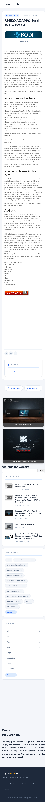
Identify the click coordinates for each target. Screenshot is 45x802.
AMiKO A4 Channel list (16, 581)
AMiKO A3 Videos (14, 575)
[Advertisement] (22, 323)
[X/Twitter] (11, 353)
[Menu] (30, 4)
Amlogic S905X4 (14, 591)
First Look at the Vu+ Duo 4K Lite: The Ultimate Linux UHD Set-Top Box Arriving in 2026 (28, 513)
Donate (6, 789)
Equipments (14, 784)
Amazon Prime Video (24, 560)
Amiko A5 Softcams (15, 586)
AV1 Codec (12, 606)
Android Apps (12, 15)
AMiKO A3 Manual (14, 570)
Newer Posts (15, 388)
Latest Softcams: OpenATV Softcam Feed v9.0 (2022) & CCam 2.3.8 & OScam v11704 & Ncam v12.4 (27, 498)
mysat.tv (11, 4)
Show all (10, 612)
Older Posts (32, 388)
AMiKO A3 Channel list (16, 565)
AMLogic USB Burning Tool (17, 596)
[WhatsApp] (15, 353)
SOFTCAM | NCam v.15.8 (24, 524)
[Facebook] (6, 353)
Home (5, 784)
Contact (36, 784)
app (28, 601)
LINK (33, 199)
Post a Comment (15, 372)
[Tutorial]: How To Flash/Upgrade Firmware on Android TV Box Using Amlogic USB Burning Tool (28, 536)
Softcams (26, 784)
